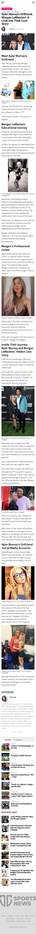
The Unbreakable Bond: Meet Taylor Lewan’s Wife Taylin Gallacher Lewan (20, 881)
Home (4, 12)
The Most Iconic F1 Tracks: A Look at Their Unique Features (22, 795)
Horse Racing (10, 918)
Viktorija (12, 29)
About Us (28, 918)
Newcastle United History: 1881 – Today (22, 776)
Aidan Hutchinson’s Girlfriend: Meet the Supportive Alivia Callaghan (21, 828)
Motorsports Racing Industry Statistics (21, 805)
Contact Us (20, 918)
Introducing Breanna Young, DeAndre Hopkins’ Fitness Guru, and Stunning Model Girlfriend (21, 854)
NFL (22, 916)
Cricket (32, 916)
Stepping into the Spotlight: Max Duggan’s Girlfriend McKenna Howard (22, 872)
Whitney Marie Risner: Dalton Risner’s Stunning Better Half (20, 844)
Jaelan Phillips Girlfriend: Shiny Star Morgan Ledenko (21, 818)
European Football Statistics (21, 755)
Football (10, 916)
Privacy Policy (10, 921)
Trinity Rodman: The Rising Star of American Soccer (22, 766)
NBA (26, 916)
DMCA (29, 921)
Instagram (17, 377)
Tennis (17, 916)
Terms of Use (21, 921)
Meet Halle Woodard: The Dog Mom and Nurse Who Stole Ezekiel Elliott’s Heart (21, 863)
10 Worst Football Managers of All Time (22, 747)
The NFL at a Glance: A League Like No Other (22, 785)
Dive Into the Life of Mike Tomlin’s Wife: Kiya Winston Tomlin (20, 837)
